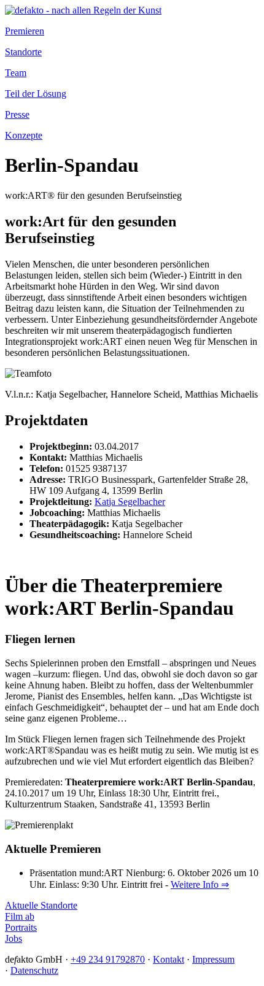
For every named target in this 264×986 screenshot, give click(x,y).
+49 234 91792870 (108, 959)
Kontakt (168, 959)
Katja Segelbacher (130, 501)
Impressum (213, 959)
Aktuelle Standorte (41, 905)
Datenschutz (34, 970)
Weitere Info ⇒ (200, 884)
